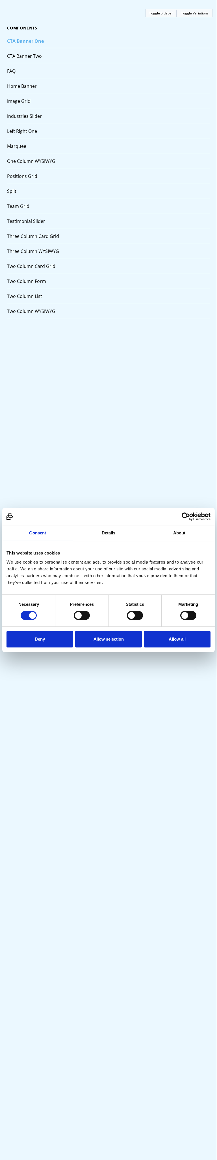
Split (11, 191)
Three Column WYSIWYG (33, 251)
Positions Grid (22, 176)
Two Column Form (26, 281)
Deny (40, 639)
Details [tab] (109, 532)
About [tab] (179, 532)
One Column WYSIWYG (31, 161)
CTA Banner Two (24, 56)
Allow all (177, 639)
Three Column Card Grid (33, 236)
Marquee (16, 146)
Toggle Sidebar (161, 13)
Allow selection (109, 639)
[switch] (82, 615)
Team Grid (18, 206)
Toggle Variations (195, 13)
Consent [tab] (37, 532)
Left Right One (22, 131)
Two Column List (24, 296)
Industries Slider (24, 116)
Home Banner (22, 86)
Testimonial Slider (26, 221)
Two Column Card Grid (31, 266)
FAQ (11, 71)
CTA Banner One (25, 41)
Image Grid (19, 101)
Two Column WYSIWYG (31, 311)
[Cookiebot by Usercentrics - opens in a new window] (186, 516)
